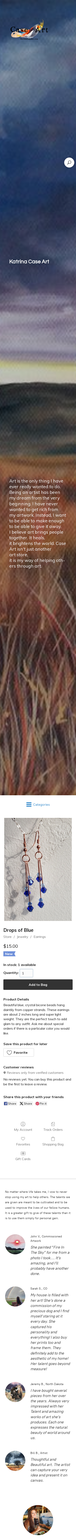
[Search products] (69, 162)
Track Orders (53, 1129)
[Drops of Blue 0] (38, 869)
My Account (23, 1129)
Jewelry (22, 937)
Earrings (40, 937)
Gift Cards (23, 1159)
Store (7, 937)
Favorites (23, 1144)
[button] (18, 1052)
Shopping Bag (53, 1144)
